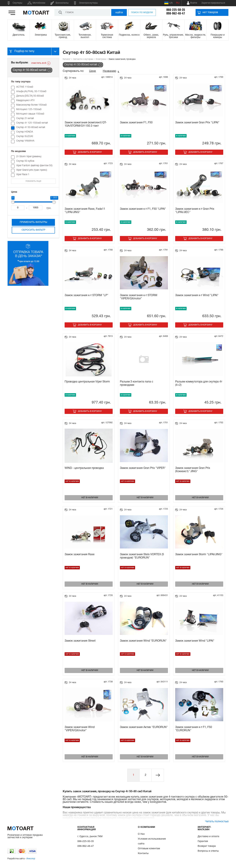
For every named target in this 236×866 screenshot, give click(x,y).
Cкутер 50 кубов (25, 161)
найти (119, 12)
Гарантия (203, 841)
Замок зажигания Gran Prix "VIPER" (143, 468)
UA (171, 3)
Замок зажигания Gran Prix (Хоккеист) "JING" (192, 470)
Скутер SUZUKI (24, 136)
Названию (109, 71)
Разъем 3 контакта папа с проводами (136, 383)
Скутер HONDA (24, 132)
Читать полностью (217, 821)
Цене (92, 71)
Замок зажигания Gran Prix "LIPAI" (197, 122)
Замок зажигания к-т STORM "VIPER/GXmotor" (138, 297)
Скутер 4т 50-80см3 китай (30, 127)
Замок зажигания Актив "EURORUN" (144, 727)
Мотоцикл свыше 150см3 (30, 114)
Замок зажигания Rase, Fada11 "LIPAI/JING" (85, 211)
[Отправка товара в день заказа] (28, 285)
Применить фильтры (33, 222)
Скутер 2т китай (25, 118)
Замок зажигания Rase (80, 554)
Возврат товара (207, 846)
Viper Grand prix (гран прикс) (31, 170)
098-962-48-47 (175, 13)
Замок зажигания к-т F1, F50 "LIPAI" (143, 209)
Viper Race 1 (22, 174)
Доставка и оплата (208, 836)
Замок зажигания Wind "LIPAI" (194, 641)
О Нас (141, 834)
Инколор (30, 859)
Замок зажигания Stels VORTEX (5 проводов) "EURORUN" (142, 556)
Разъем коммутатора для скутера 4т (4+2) (198, 383)
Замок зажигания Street (80, 641)
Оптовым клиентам (149, 849)
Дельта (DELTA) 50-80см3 (30, 96)
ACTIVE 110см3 (24, 87)
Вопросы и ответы (208, 851)
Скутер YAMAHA (25, 141)
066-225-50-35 (175, 10)
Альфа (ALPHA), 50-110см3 (31, 91)
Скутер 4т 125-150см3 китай (32, 123)
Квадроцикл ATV (25, 100)
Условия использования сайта (152, 841)
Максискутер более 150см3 (31, 105)
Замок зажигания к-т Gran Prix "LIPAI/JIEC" (194, 211)
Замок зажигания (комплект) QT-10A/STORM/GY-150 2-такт (86, 124)
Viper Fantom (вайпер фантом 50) (34, 165)
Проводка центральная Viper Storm (87, 382)
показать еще (33, 181)
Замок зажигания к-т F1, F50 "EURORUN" (193, 729)
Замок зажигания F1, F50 (136, 122)
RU (178, 3)
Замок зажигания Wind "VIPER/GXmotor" (80, 729)
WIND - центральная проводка (84, 468)
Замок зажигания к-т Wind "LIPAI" (197, 295)
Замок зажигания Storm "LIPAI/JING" (199, 554)
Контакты (143, 853)
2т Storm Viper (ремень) (28, 156)
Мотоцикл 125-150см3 (28, 109)
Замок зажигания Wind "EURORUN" (143, 641)
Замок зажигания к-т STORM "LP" (86, 295)
